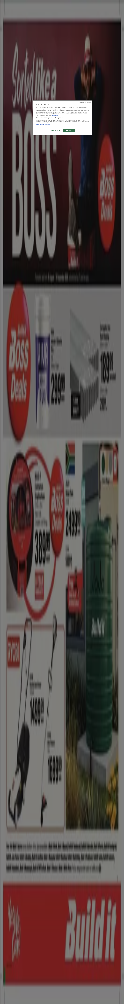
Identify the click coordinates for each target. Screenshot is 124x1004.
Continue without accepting (85, 102)
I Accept (68, 130)
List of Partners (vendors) (43, 124)
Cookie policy (55, 115)
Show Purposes (55, 130)
